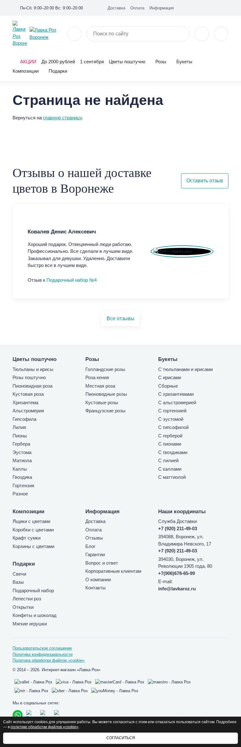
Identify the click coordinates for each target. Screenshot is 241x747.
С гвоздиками (172, 452)
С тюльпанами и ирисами (185, 369)
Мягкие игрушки (30, 623)
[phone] (74, 34)
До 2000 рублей (58, 61)
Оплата (137, 8)
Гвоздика (22, 477)
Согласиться (120, 738)
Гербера (21, 444)
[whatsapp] (18, 715)
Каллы (20, 469)
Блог (90, 546)
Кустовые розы (101, 402)
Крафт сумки (26, 538)
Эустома (22, 452)
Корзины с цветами (33, 546)
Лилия (19, 427)
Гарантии (95, 554)
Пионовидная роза (32, 386)
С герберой (170, 435)
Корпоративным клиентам (113, 571)
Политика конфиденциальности (42, 654)
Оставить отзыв (204, 180)
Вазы (18, 582)
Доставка (116, 8)
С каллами (169, 469)
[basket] (221, 34)
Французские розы (105, 410)
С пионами (169, 444)
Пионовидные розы (106, 394)
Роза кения (97, 377)
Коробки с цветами (33, 529)
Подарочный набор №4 (71, 280)
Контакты (95, 587)
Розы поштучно (29, 377)
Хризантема (25, 402)
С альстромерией (177, 402)
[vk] (205, 7)
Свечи (19, 574)
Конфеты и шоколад (34, 615)
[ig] (215, 7)
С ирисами (169, 377)
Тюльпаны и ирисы (33, 369)
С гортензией (172, 410)
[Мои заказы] (225, 7)
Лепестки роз (27, 598)
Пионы (20, 435)
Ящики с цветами (31, 521)
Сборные (168, 386)
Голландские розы (105, 369)
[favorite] (202, 34)
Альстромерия (28, 410)
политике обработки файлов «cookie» (44, 727)
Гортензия (23, 485)
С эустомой (170, 419)
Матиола (22, 460)
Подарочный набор (33, 590)
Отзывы (94, 538)
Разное (20, 493)
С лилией (168, 460)
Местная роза (100, 386)
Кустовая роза (28, 394)
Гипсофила (24, 419)
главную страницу (62, 117)
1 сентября (92, 61)
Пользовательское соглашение (42, 648)
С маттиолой (172, 477)
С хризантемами (176, 394)
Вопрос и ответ (101, 563)
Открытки (23, 607)
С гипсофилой (173, 427)
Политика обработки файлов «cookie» (48, 660)
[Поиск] (181, 34)
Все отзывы (120, 318)
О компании (98, 579)
